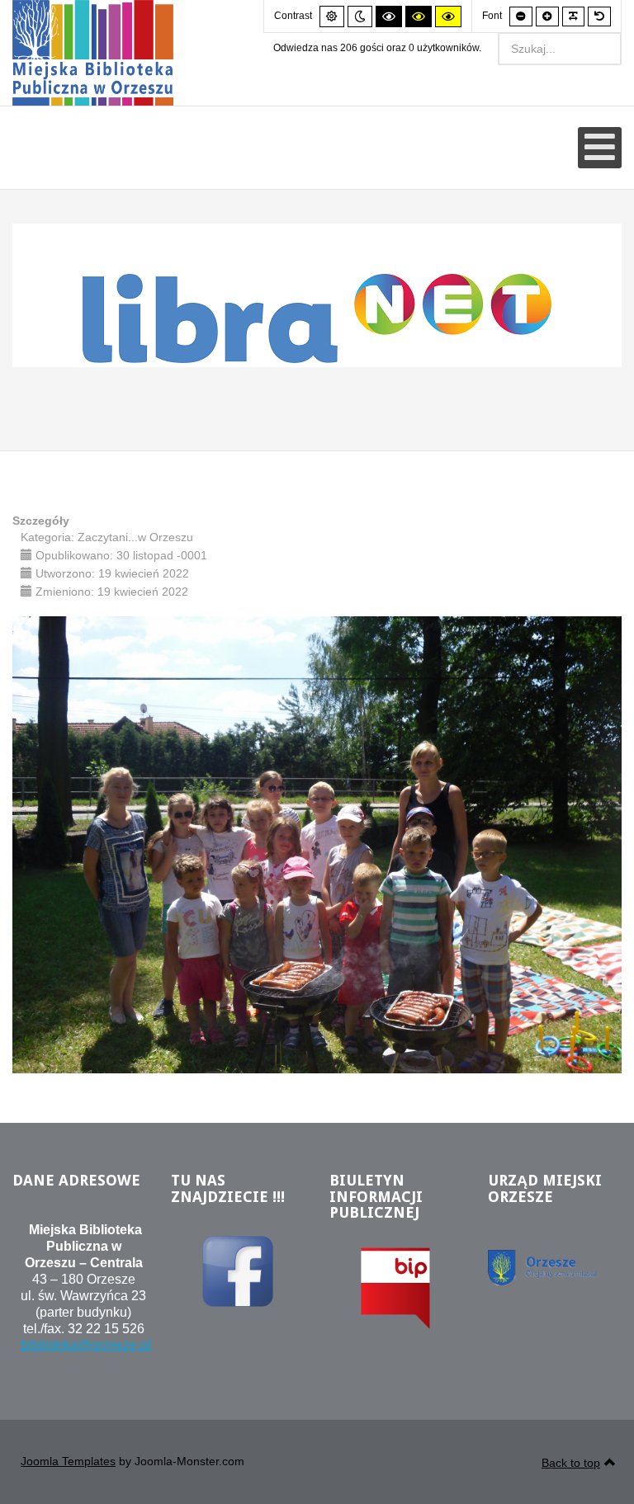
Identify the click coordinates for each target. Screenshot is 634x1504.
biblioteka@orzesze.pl (86, 1345)
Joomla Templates (68, 1461)
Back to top (571, 1462)
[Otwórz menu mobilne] (600, 147)
